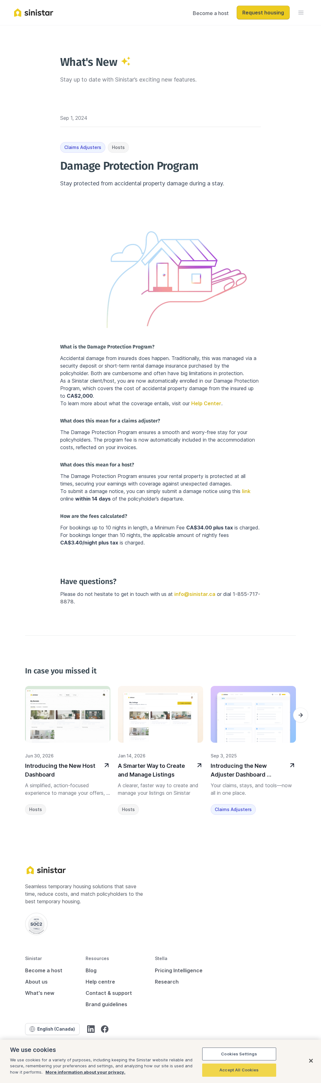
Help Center (206, 403)
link (246, 491)
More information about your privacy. (85, 1072)
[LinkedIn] (91, 1029)
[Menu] (300, 12)
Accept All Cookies (239, 1069)
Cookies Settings (239, 1053)
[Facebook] (104, 1029)
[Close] (311, 1061)
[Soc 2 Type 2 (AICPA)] (36, 924)
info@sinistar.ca (194, 594)
